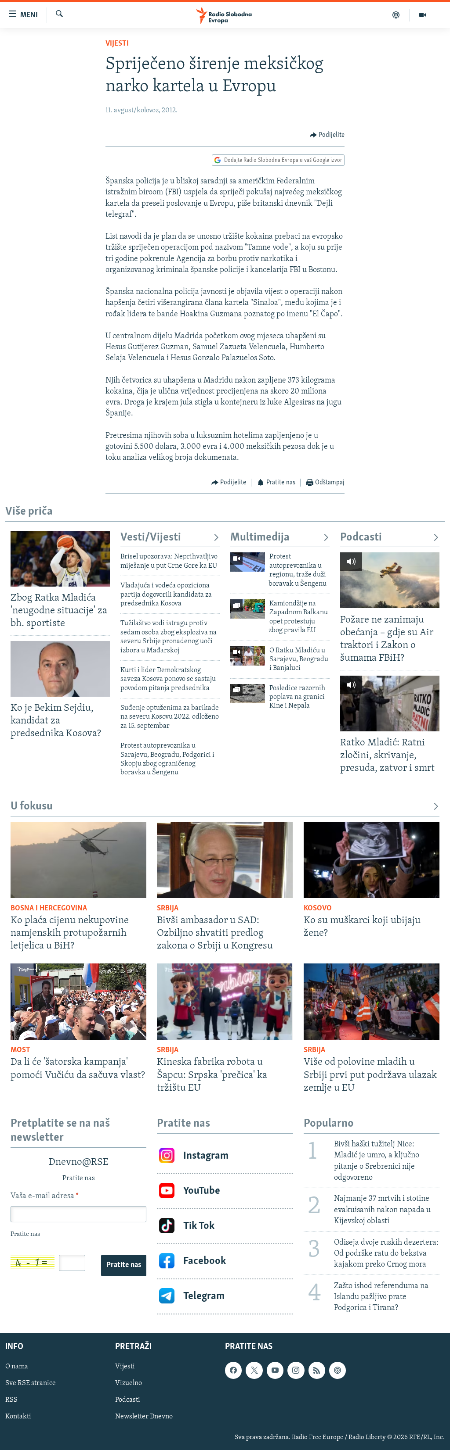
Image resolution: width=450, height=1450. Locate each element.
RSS (11, 1400)
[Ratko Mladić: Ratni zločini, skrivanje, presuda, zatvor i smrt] (389, 703)
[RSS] (316, 1370)
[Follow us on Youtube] (275, 1370)
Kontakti (18, 1417)
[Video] (423, 15)
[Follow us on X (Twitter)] (254, 1370)
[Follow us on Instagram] (295, 1370)
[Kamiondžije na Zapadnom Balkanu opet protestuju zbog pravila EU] (247, 609)
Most (20, 1050)
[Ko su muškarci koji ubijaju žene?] (371, 860)
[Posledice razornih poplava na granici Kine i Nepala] (247, 693)
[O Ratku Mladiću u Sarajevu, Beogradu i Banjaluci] (247, 656)
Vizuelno (128, 1383)
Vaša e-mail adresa (45, 1196)
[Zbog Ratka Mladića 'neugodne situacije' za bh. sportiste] (60, 559)
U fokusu (32, 807)
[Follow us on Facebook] (233, 1370)
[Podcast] (396, 15)
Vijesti (117, 44)
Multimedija (260, 538)
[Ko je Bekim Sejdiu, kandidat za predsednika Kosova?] (60, 669)
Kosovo (318, 909)
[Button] (327, 135)
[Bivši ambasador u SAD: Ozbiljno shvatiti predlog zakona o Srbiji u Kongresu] (225, 860)
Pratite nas (123, 1265)
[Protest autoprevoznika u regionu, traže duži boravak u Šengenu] (247, 562)
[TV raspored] (337, 1370)
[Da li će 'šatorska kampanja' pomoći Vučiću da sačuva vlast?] (78, 1001)
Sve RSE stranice (30, 1383)
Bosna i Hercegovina (49, 909)
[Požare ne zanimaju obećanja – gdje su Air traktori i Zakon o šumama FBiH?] (389, 580)
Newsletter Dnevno (144, 1417)
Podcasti (361, 538)
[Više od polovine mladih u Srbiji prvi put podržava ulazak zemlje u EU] (371, 1001)
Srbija (167, 909)
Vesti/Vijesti (150, 538)
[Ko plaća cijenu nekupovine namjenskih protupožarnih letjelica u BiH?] (78, 860)
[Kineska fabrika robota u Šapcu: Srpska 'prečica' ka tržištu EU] (225, 1001)
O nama (16, 1366)
